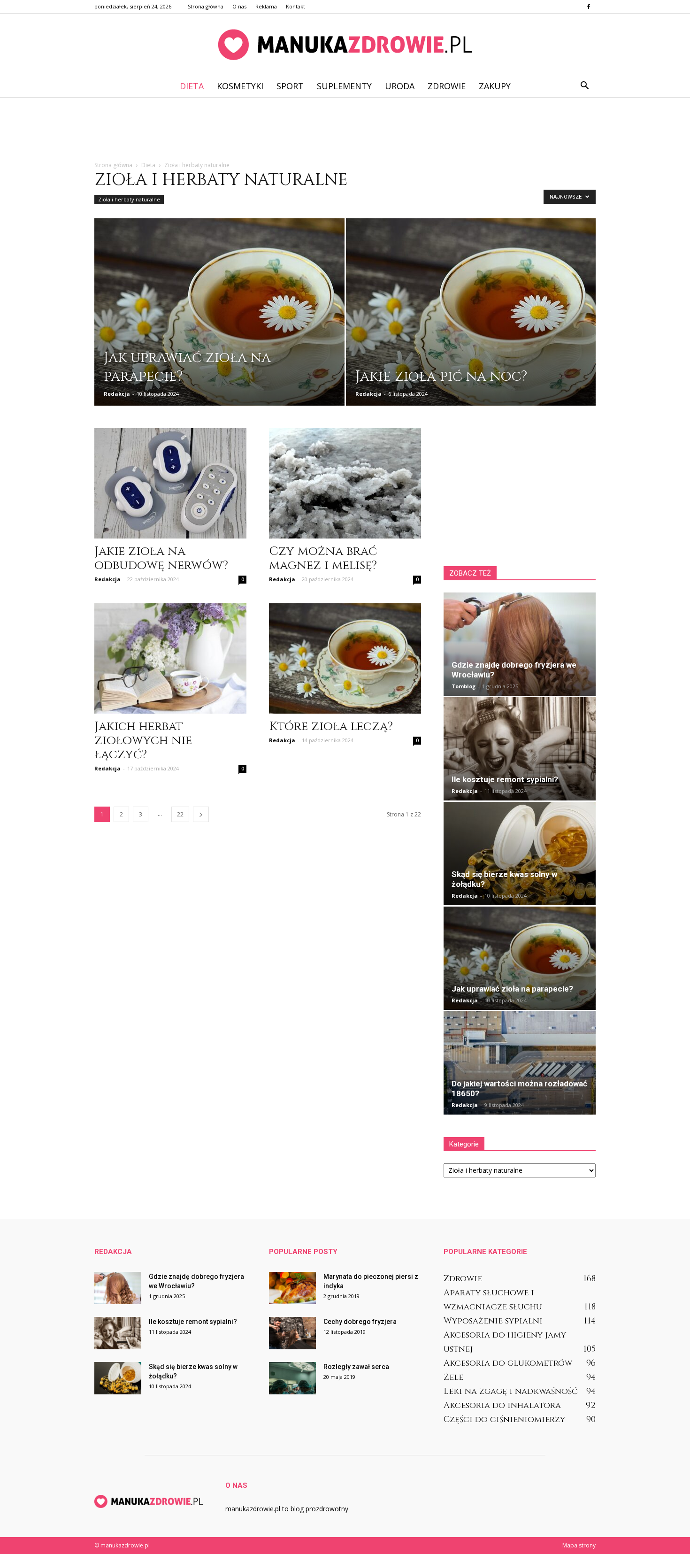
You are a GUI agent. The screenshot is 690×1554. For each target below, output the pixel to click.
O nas (239, 6)
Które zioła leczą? (331, 726)
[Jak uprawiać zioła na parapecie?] (219, 318)
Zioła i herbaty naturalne (129, 199)
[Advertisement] (345, 129)
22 (180, 814)
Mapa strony (579, 1545)
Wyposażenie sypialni (493, 1321)
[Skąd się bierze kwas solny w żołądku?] (520, 853)
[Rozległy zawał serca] (292, 1378)
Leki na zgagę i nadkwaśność (511, 1391)
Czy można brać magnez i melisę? (323, 558)
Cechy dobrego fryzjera (360, 1321)
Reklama (266, 6)
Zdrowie (447, 86)
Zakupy (495, 86)
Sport (290, 86)
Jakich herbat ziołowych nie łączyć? (143, 740)
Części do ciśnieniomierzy (504, 1419)
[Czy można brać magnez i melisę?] (345, 483)
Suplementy (344, 86)
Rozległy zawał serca (356, 1366)
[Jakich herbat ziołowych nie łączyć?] (170, 658)
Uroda (399, 86)
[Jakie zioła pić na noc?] (471, 318)
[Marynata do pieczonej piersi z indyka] (292, 1288)
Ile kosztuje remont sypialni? (505, 779)
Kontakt (295, 6)
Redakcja (117, 393)
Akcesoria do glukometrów (508, 1363)
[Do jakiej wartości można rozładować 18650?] (520, 1063)
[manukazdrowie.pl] (345, 44)
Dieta (192, 86)
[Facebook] (589, 6)
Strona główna (205, 6)
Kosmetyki (240, 86)
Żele (453, 1377)
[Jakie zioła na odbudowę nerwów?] (170, 483)
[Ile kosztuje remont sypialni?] (520, 748)
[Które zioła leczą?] (345, 658)
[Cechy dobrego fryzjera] (292, 1333)
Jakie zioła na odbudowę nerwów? (161, 558)
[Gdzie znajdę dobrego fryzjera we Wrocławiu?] (520, 644)
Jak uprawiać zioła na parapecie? (512, 988)
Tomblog (463, 686)
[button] (584, 86)
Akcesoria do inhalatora (502, 1405)
